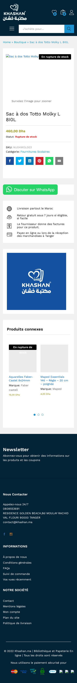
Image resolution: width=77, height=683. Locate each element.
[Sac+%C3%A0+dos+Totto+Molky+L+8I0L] (20, 161)
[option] (22, 374)
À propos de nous (15, 556)
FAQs (6, 568)
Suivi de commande (16, 573)
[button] (44, 370)
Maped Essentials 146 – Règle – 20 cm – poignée (54, 380)
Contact (8, 600)
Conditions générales (17, 562)
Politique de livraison (17, 623)
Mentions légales (14, 606)
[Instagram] (11, 534)
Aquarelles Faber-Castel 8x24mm (21, 378)
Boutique (20, 42)
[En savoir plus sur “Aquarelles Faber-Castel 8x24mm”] (13, 370)
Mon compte (11, 611)
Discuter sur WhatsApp (34, 189)
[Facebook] (4, 534)
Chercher (69, 29)
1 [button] (35, 415)
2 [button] (38, 415)
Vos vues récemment (17, 579)
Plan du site (11, 617)
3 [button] (42, 415)
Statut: (10, 136)
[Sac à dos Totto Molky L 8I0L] (10, 161)
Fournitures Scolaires (35, 151)
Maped (57, 388)
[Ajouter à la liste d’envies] (31, 370)
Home (7, 42)
